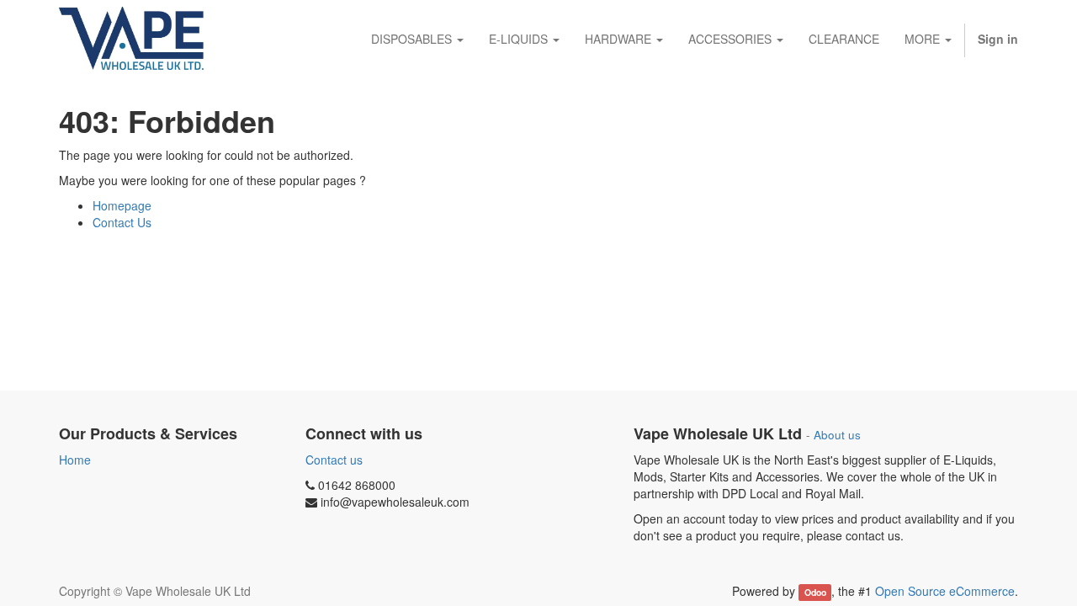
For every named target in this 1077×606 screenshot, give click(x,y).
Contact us (334, 459)
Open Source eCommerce (945, 590)
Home (75, 459)
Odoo (815, 592)
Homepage (122, 205)
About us (837, 435)
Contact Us (122, 222)
